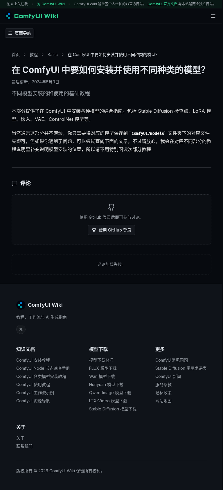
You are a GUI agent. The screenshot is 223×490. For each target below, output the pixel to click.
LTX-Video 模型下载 (108, 400)
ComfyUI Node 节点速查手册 (43, 368)
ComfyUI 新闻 (168, 376)
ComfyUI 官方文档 (162, 4)
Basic (53, 54)
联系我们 (24, 446)
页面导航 (23, 32)
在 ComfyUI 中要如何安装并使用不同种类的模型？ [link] (113, 54)
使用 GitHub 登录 (115, 229)
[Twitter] (21, 329)
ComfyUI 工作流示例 (35, 392)
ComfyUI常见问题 (171, 360)
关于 (20, 437)
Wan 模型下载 (102, 376)
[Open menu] (213, 16)
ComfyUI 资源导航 (33, 400)
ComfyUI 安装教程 (33, 360)
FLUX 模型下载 (103, 368)
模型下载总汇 (101, 360)
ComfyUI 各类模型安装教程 (41, 376)
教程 (34, 54)
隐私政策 (163, 392)
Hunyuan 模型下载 (106, 384)
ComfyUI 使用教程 (33, 384)
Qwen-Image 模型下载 (110, 392)
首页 (16, 54)
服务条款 (163, 384)
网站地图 (163, 400)
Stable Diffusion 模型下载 (112, 408)
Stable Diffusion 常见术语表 (181, 368)
